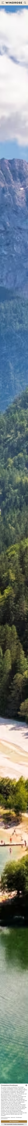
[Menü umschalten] (3, 3)
